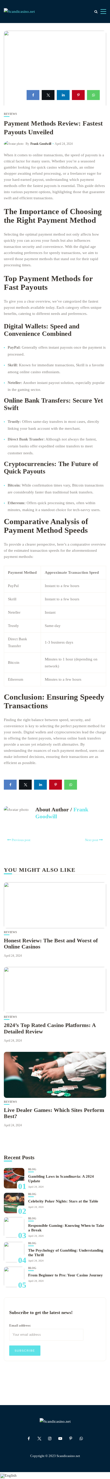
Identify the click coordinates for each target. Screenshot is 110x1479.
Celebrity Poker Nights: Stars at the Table (63, 1201)
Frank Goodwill (40, 144)
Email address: (20, 1325)
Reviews (10, 114)
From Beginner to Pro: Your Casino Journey (65, 1275)
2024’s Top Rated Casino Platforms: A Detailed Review (50, 1028)
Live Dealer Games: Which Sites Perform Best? (54, 1113)
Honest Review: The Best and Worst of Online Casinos (51, 943)
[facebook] (33, 95)
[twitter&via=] (48, 95)
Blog (32, 1169)
